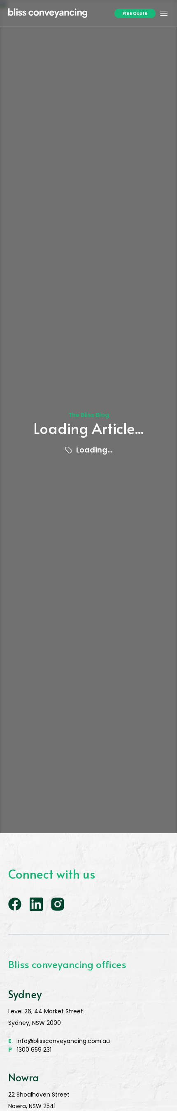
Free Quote (135, 13)
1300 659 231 (29, 1049)
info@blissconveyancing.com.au (59, 1041)
